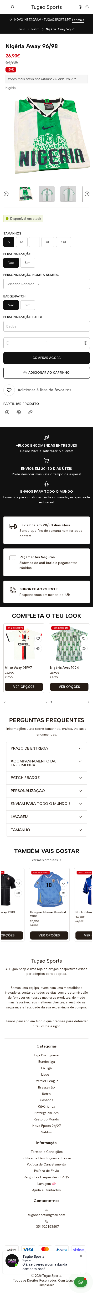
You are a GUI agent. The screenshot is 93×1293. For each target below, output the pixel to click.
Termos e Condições (47, 1152)
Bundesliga (46, 1061)
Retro (35, 29)
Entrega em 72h (47, 1113)
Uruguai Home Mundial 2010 (38, 914)
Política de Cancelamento (46, 1164)
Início (21, 29)
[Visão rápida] (38, 648)
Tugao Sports (46, 7)
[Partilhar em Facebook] (7, 412)
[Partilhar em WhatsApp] (19, 412)
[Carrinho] (87, 7)
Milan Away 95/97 (18, 667)
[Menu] (6, 7)
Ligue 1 (46, 1074)
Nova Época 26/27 (46, 1126)
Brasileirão (46, 1087)
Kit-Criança (46, 1106)
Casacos (46, 1100)
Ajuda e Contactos (46, 1190)
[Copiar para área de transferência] (30, 412)
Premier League (46, 1081)
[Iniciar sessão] (80, 7)
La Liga (46, 1068)
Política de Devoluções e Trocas (47, 1158)
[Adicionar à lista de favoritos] (38, 638)
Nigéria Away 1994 (64, 667)
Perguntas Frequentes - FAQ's (46, 1177)
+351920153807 (46, 1226)
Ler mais (78, 20)
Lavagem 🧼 (46, 1183)
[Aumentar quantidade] (86, 343)
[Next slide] (86, 194)
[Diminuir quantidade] (8, 343)
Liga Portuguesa (46, 1055)
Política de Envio (46, 1171)
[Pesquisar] (13, 7)
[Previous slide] (6, 194)
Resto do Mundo (46, 1119)
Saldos (46, 1132)
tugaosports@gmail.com (46, 1215)
